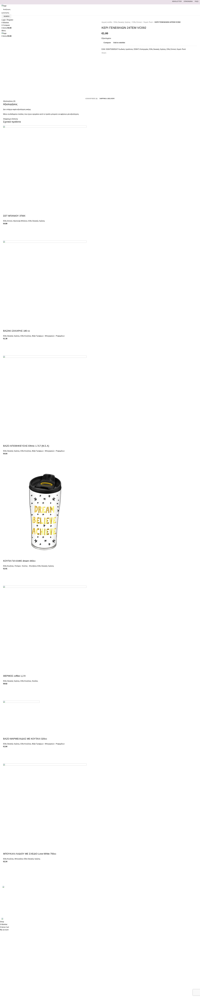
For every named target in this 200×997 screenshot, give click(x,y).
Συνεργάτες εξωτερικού (143, 914)
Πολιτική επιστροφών (143, 906)
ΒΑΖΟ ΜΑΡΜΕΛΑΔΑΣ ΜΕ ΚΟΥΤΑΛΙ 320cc (25, 738)
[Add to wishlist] (5, 227)
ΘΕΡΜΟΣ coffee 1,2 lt (14, 676)
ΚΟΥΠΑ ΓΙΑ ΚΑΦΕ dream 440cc (19, 561)
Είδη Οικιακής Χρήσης (122, 22)
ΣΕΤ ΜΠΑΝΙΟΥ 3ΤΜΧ (14, 215)
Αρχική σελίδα (107, 22)
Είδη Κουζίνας (26, 336)
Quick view (5, 238)
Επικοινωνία (139, 890)
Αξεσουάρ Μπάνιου (20, 221)
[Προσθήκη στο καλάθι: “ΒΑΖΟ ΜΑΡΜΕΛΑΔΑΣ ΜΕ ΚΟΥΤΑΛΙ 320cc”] (5, 755)
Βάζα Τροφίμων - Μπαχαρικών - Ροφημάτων (48, 336)
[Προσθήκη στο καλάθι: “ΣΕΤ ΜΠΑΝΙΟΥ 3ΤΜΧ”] (5, 232)
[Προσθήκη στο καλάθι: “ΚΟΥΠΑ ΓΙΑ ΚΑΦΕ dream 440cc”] (5, 577)
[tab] (91, 99)
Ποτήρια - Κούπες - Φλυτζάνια (26, 566)
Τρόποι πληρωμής (142, 894)
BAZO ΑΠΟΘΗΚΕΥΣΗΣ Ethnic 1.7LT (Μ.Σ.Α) (26, 446)
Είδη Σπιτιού (137, 22)
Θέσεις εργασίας (141, 910)
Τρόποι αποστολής (142, 898)
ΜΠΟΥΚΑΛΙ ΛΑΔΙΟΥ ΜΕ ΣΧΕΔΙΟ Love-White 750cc (29, 853)
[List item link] (33, 896)
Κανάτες (35, 681)
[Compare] (5, 211)
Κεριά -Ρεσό (148, 22)
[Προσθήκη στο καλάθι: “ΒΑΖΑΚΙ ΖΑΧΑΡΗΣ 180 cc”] (5, 347)
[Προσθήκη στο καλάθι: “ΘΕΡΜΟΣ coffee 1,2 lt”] (5, 692)
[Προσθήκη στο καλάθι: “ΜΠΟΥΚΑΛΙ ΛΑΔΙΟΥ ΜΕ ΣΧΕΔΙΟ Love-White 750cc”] (5, 870)
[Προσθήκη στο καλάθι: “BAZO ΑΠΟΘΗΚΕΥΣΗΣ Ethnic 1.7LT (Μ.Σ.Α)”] (5, 462)
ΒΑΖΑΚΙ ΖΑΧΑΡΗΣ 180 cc (16, 331)
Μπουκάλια (19, 859)
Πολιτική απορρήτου (142, 902)
